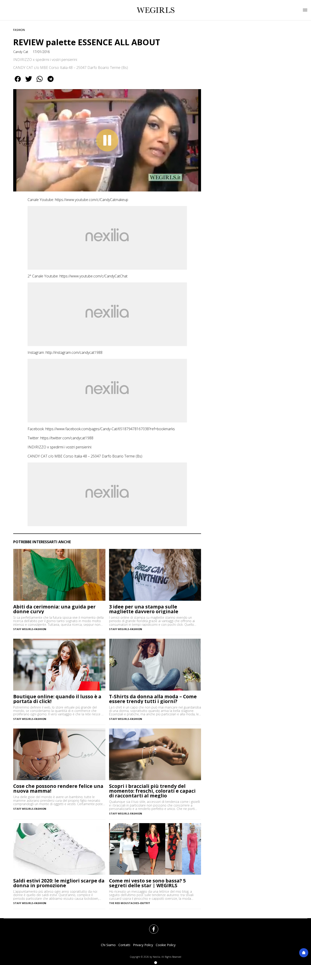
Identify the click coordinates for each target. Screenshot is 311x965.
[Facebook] (151, 926)
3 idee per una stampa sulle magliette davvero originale (143, 609)
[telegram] (50, 82)
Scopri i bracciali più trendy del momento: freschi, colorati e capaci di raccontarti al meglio (152, 791)
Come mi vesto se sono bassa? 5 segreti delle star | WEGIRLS (147, 883)
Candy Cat (20, 52)
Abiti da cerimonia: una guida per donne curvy (54, 609)
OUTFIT (145, 903)
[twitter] (28, 82)
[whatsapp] (39, 82)
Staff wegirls (23, 629)
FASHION (19, 30)
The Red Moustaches (124, 903)
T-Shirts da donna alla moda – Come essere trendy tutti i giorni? (153, 699)
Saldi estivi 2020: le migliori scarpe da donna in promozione (59, 883)
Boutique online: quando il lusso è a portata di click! (57, 699)
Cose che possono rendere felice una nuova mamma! (58, 788)
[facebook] (17, 82)
